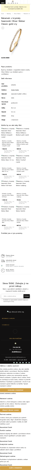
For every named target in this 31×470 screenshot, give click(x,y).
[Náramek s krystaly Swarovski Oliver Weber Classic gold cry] (15, 40)
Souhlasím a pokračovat (15, 390)
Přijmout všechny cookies (10, 410)
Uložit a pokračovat (15, 468)
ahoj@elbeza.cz (16, 352)
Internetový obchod (10, 357)
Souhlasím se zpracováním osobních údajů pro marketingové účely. (15, 300)
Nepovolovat (4, 427)
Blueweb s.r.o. (22, 357)
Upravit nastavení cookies (8, 393)
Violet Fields (15, 90)
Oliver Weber (5, 58)
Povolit (10, 427)
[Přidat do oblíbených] (14, 129)
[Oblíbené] (26, 2)
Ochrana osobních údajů (21, 301)
